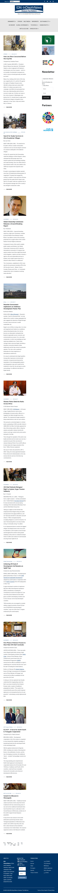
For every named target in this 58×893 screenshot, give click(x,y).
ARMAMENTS (11, 21)
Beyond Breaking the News (47, 83)
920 (11, 845)
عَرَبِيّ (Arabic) (47, 861)
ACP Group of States (8, 727)
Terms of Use (40, 890)
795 (18, 843)
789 (18, 842)
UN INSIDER (12, 25)
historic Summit (10, 581)
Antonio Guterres (19, 669)
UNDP (18, 660)
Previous (9, 842)
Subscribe (46, 97)
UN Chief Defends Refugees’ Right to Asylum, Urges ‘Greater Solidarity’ (14, 489)
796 (22, 843)
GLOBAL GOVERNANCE (22, 25)
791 (5, 843)
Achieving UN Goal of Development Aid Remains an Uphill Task (13, 566)
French (32, 861)
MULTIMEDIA (27, 21)
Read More (9, 107)
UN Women (16, 409)
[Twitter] (47, 1)
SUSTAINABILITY (44, 21)
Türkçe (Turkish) (34, 872)
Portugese (32, 868)
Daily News (46, 85)
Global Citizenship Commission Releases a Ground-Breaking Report (13, 224)
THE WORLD (34, 25)
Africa (5, 302)
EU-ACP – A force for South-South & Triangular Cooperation (15, 731)
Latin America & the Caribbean (10, 132)
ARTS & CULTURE (24, 28)
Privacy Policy (51, 890)
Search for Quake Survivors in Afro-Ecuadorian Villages (13, 137)
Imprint (46, 890)
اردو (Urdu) (46, 872)
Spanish (32, 870)
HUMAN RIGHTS (44, 25)
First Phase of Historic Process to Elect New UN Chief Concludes (15, 644)
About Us (7, 1)
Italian (31, 865)
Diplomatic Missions (48, 78)
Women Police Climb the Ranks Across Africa (14, 402)
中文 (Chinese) (47, 863)
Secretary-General (19, 500)
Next (14, 845)
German (32, 863)
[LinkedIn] (50, 1)
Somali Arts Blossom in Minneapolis (11, 797)
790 (22, 842)
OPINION (20, 21)
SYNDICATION (33, 28)
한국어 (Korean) (47, 870)
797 (5, 845)
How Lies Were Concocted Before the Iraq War (15, 57)
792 (8, 843)
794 (15, 843)
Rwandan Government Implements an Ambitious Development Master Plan (12, 306)
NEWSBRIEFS (35, 21)
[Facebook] (44, 1)
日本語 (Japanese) (48, 868)
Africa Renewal (14, 314)
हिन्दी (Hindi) (46, 865)
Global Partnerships (8, 561)
